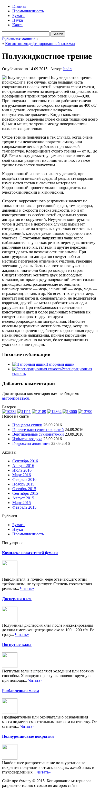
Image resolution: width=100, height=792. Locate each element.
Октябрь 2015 (24, 489)
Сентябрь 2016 (25, 461)
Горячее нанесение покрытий (38, 429)
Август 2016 (23, 465)
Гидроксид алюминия (31, 443)
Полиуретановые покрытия (28, 736)
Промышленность (28, 11)
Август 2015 (23, 498)
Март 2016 (21, 475)
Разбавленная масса (20, 690)
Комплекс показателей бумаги (30, 553)
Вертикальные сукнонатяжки (38, 434)
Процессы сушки (27, 425)
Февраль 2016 (24, 479)
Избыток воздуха (27, 439)
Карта (17, 25)
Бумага (18, 15)
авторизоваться (15, 398)
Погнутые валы (17, 644)
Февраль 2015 (24, 507)
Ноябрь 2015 (23, 484)
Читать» (27, 588)
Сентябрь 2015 (25, 493)
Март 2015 (21, 502)
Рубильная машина (18, 39)
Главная (19, 6)
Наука (17, 20)
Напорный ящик (59, 364)
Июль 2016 (22, 470)
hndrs (67, 69)
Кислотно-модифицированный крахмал (40, 43)
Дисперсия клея (17, 599)
